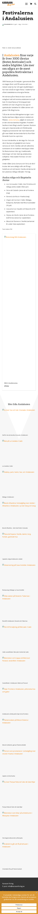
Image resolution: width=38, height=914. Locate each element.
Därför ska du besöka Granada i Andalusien (15, 435)
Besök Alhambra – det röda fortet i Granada (15, 528)
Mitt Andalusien (11, 383)
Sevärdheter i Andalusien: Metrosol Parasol (15, 683)
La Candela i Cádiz (7, 466)
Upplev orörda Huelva (8, 776)
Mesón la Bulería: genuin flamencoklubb (14, 745)
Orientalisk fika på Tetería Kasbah (12, 869)
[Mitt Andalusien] (19, 308)
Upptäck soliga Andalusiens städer (12, 559)
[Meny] (26, 3)
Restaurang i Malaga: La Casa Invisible (13, 590)
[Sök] (35, 4)
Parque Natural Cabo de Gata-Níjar (12, 807)
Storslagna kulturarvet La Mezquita (12, 838)
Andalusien (11, 55)
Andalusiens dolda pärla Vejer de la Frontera (15, 714)
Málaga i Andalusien (8, 497)
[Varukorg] (31, 4)
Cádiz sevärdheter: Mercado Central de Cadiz (15, 652)
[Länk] (8, 3)
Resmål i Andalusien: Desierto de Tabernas (14, 621)
